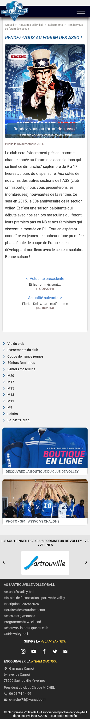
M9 (9, 407)
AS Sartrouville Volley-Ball (29, 585)
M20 (10, 376)
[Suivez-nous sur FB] (44, 651)
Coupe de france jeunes (25, 356)
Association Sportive (54, 712)
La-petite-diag (18, 420)
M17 (10, 382)
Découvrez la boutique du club (26, 628)
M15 (10, 388)
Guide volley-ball (16, 634)
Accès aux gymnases (19, 616)
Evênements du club (22, 350)
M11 (10, 401)
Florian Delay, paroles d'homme (45, 304)
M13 (10, 395)
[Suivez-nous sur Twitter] (55, 651)
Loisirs (12, 414)
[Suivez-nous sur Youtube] (34, 651)
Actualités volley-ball (19, 592)
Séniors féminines (21, 363)
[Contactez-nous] (65, 651)
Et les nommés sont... (45, 285)
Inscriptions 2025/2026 (21, 604)
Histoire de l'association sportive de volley (34, 598)
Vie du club (15, 344)
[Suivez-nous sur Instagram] (23, 651)
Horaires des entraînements (24, 610)
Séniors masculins (21, 369)
